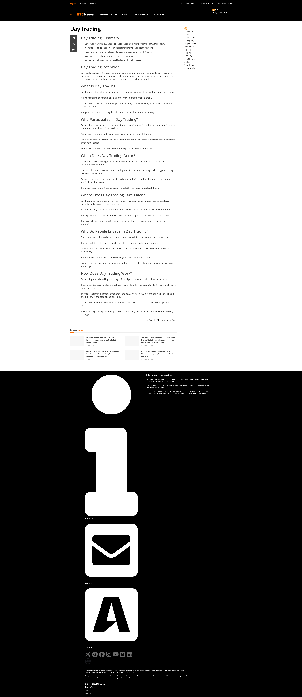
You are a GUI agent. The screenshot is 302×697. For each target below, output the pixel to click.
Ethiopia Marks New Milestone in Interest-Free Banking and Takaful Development (101, 339)
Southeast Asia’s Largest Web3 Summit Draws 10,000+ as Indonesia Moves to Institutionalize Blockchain (158, 339)
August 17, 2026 (92, 359)
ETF (115, 14)
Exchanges (142, 14)
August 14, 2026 (147, 359)
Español (83, 3)
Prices (127, 14)
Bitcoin (104, 14)
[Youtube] (116, 654)
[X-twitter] (88, 654)
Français (93, 3)
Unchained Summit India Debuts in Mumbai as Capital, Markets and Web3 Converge (157, 353)
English (73, 3)
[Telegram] (95, 654)
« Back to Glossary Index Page (162, 320)
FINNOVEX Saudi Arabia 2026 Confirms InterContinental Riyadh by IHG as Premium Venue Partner (102, 353)
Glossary (159, 14)
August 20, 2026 (92, 346)
